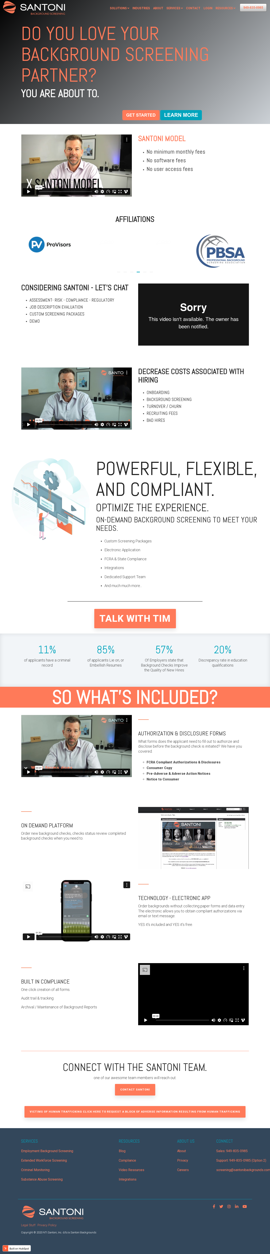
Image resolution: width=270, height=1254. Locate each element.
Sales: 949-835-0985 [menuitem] (232, 1151)
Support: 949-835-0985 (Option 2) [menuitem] (241, 1160)
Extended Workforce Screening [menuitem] (44, 1160)
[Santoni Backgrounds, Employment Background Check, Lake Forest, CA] (169, 189)
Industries (141, 8)
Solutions (118, 8)
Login (208, 8)
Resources (224, 8)
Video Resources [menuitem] (131, 1170)
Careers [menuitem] (183, 1170)
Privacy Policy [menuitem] (47, 1225)
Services (173, 8)
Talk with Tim (135, 618)
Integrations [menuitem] (127, 1179)
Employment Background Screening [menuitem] (47, 1151)
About (158, 8)
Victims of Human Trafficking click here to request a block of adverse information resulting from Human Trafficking (135, 1111)
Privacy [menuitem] (182, 1160)
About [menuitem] (181, 1151)
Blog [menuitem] (122, 1151)
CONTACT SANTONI (135, 1089)
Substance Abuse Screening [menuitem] (42, 1179)
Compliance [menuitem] (127, 1160)
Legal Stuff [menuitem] (28, 1225)
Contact (193, 8)
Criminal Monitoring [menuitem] (35, 1170)
